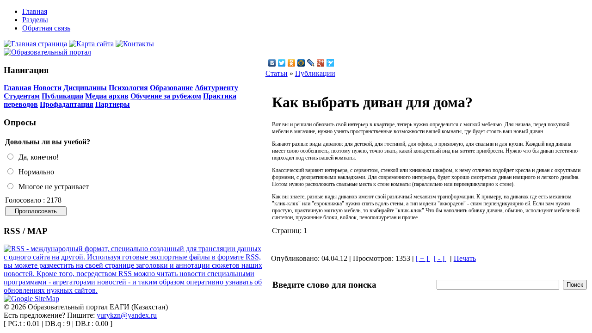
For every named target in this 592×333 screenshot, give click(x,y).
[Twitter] (282, 63)
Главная (17, 88)
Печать (465, 258)
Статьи (276, 73)
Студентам (22, 96)
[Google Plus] (321, 63)
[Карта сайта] (91, 44)
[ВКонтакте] (272, 63)
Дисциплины (85, 88)
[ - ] (440, 258)
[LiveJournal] (311, 63)
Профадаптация (66, 104)
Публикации (62, 96)
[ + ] (423, 258)
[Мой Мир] (301, 63)
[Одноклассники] (291, 63)
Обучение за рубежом (165, 96)
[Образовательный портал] (47, 52)
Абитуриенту (216, 88)
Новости (47, 88)
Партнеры (112, 104)
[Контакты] (135, 44)
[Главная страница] (35, 44)
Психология (128, 88)
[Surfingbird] (330, 63)
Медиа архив (107, 96)
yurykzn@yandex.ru (127, 315)
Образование (171, 88)
